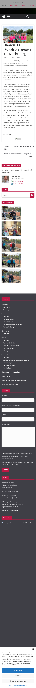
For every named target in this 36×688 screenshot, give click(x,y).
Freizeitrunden (8, 322)
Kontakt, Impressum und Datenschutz (18, 685)
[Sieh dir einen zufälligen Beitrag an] (32, 16)
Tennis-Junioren (8, 319)
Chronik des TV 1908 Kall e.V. (11, 372)
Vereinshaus (7, 368)
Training (6, 310)
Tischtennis (5, 331)
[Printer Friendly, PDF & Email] (18, 139)
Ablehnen (18, 676)
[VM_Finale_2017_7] (12, 270)
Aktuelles (6, 307)
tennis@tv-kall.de (18, 181)
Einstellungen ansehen (18, 681)
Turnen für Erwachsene (11, 345)
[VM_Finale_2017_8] (12, 238)
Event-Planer (6, 376)
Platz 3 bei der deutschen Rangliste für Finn (18, 155)
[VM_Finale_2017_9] (12, 207)
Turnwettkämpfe (8, 348)
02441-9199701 (18, 184)
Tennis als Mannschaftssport (12, 324)
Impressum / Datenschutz (10, 511)
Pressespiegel (7, 363)
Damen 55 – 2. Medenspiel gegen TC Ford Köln (19, 147)
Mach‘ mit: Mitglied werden (10, 384)
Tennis (4, 314)
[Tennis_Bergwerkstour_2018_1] (12, 223)
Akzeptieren (18, 670)
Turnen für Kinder (9, 343)
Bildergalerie (7, 351)
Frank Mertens (17, 57)
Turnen (4, 338)
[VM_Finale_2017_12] (12, 254)
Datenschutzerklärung (14, 465)
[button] (33, 649)
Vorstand (5, 355)
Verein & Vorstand (9, 365)
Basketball (5, 305)
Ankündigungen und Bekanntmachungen (16, 360)
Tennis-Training (8, 327)
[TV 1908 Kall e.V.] (4, 16)
